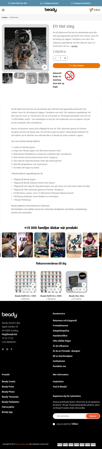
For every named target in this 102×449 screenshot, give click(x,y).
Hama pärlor (8, 407)
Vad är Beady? (60, 386)
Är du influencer (61, 346)
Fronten (4, 17)
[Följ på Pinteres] (11, 349)
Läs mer (74, 46)
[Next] (44, 48)
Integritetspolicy (61, 330)
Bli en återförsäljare (63, 356)
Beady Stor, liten (76, 296)
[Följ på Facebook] (3, 349)
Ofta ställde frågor (62, 340)
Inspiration (58, 381)
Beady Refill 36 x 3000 (51, 296)
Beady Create (8, 381)
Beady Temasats (10, 396)
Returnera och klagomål (65, 320)
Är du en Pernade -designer (66, 351)
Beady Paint (8, 386)
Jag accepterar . (67, 424)
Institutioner (59, 361)
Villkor (75, 424)
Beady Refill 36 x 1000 (25, 296)
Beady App (7, 412)
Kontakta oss (59, 366)
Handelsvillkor (60, 335)
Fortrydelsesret (60, 325)
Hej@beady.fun (9, 334)
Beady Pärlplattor (10, 402)
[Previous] (6, 48)
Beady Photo (8, 391)
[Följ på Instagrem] (7, 349)
